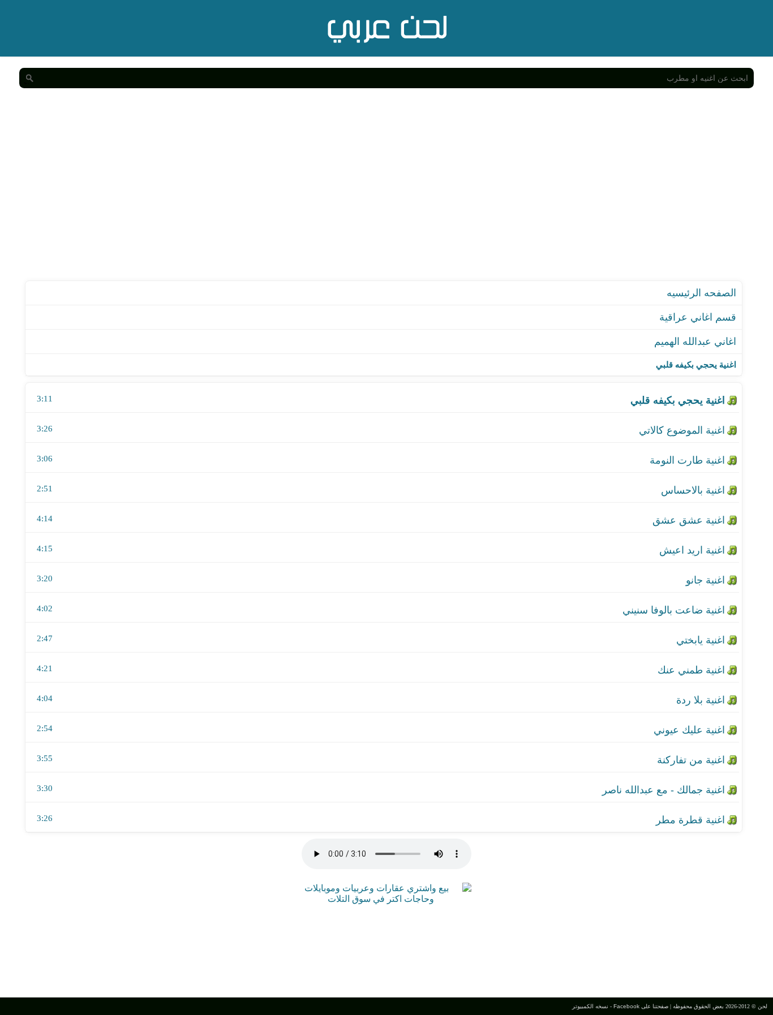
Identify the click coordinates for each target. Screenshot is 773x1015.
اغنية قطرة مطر (690, 820)
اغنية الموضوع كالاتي (682, 430)
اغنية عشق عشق (688, 520)
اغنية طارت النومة (687, 460)
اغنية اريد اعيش (692, 550)
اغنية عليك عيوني (689, 730)
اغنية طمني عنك (691, 670)
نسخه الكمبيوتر (590, 1006)
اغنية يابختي (700, 640)
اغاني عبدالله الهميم (695, 341)
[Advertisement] (386, 195)
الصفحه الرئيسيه (701, 293)
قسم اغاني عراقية (697, 317)
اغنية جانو (705, 580)
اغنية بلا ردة (700, 700)
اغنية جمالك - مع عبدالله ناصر (663, 790)
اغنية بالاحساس (693, 490)
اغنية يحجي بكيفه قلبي (677, 400)
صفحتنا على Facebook (640, 1006)
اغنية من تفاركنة (691, 760)
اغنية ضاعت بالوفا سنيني (673, 610)
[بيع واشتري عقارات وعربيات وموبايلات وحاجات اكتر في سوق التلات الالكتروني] (380, 899)
